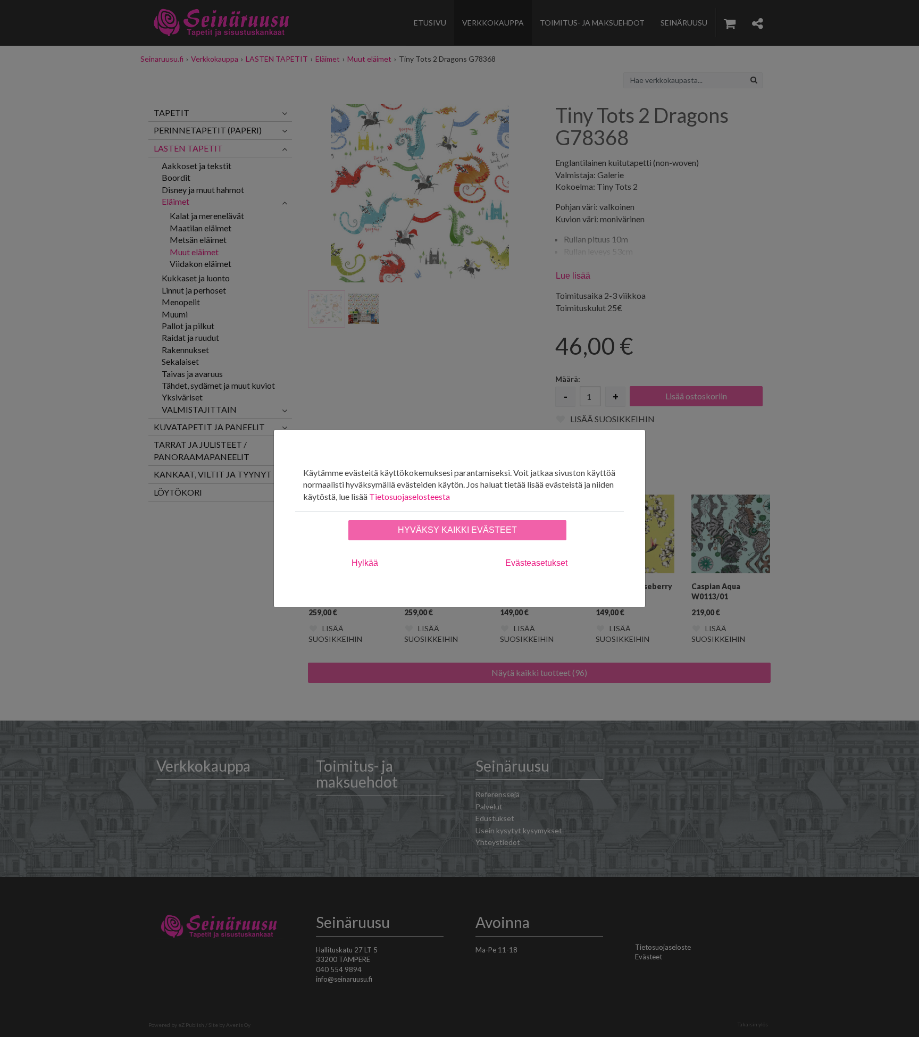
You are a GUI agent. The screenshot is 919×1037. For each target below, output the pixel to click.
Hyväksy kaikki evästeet (457, 529)
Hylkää (365, 562)
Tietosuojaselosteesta (409, 496)
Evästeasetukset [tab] (536, 562)
